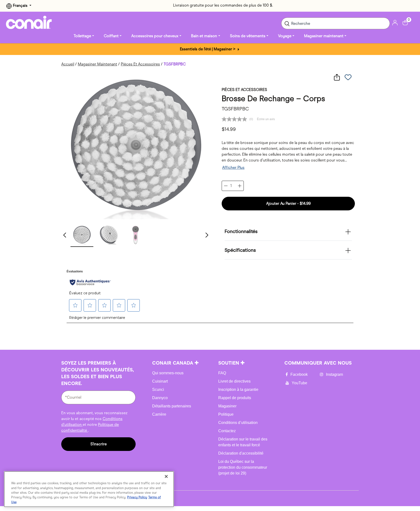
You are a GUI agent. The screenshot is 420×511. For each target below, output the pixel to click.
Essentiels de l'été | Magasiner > (208, 49)
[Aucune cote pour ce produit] (235, 119)
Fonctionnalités (241, 231)
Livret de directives (234, 381)
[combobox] (335, 23)
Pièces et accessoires (140, 64)
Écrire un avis (266, 119)
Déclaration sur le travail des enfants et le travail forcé (242, 442)
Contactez (227, 431)
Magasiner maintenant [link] (323, 36)
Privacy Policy (137, 497)
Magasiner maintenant (97, 64)
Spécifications (240, 250)
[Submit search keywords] (287, 23)
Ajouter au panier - (288, 203)
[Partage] (336, 77)
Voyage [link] (284, 36)
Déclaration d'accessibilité (240, 453)
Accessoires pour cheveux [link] (154, 36)
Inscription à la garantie (238, 389)
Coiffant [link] (111, 36)
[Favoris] (348, 77)
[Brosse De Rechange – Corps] (136, 146)
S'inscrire (98, 444)
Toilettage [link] (82, 36)
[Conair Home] (29, 22)
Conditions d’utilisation (238, 423)
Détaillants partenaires (171, 406)
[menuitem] (84, 36)
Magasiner (227, 406)
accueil (67, 64)
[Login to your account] (395, 22)
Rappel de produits (234, 398)
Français (20, 5)
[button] (82, 234)
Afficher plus (233, 167)
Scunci (158, 389)
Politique (226, 414)
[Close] (166, 476)
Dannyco (160, 398)
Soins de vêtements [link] (247, 36)
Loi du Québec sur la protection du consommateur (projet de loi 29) (242, 467)
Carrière (159, 414)
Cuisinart (160, 381)
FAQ (222, 373)
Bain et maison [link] (204, 36)
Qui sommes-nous (168, 373)
